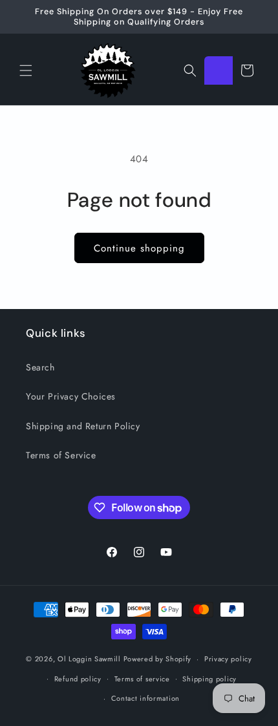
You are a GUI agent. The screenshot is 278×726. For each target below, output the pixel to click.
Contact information (145, 698)
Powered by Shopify (157, 659)
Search (40, 367)
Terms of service (142, 679)
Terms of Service (61, 455)
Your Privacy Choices (71, 396)
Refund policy (78, 679)
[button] (26, 70)
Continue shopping (139, 248)
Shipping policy (209, 679)
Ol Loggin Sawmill (89, 659)
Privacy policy (228, 659)
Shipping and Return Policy (83, 426)
